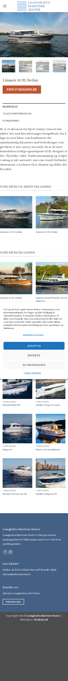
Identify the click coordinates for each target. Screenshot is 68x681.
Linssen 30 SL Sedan (11, 232)
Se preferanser (34, 365)
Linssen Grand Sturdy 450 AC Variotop (51, 299)
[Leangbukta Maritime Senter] (34, 6)
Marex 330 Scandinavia (48, 449)
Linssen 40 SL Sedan (11, 297)
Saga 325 (7, 449)
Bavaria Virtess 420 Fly (15, 494)
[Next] (62, 34)
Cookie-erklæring (32, 373)
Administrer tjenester (33, 335)
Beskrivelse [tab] (10, 106)
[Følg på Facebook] (5, 552)
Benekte (34, 355)
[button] (5, 6)
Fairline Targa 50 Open (48, 405)
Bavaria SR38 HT (12, 405)
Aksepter (34, 345)
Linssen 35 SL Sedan (47, 232)
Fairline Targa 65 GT (46, 494)
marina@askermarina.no (17, 574)
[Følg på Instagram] (10, 552)
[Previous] (6, 34)
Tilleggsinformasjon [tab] (17, 113)
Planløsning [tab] (11, 120)
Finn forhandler (22, 89)
